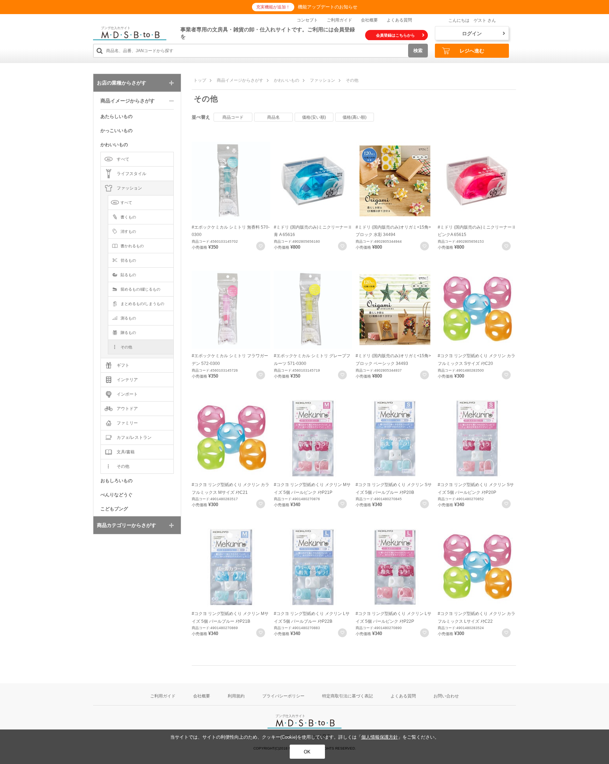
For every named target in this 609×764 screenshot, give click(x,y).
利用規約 (236, 696)
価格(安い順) (314, 117)
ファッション (322, 80)
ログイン (472, 33)
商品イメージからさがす (240, 80)
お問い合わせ (446, 696)
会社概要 (369, 20)
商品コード (233, 117)
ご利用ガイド (339, 20)
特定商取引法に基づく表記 (347, 696)
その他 (352, 80)
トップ (199, 80)
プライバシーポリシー (283, 696)
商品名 (273, 117)
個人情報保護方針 (379, 737)
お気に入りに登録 (260, 246)
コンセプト (307, 20)
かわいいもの (286, 80)
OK (307, 751)
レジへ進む (472, 51)
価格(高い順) (355, 117)
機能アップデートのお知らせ (327, 7)
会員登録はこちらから (395, 35)
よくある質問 (399, 20)
